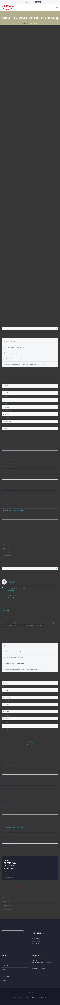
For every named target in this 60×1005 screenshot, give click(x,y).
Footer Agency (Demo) (10, 485)
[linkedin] (27, 2)
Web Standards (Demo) (11, 528)
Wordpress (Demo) (9, 532)
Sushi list (6, 973)
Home (5, 962)
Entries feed (6, 548)
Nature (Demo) (8, 495)
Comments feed (7, 552)
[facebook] (25, 2)
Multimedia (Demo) (9, 492)
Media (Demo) (37, 622)
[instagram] (29, 2)
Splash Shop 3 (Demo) (10, 514)
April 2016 (5, 389)
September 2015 (7, 410)
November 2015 (7, 403)
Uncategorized (8, 517)
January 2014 (6, 428)
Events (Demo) (7, 474)
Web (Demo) (7, 525)
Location (6, 976)
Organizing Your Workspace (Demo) (15, 347)
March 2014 (5, 425)
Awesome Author (9, 877)
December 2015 (6, 400)
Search (56, 328)
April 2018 (5, 385)
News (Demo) (7, 499)
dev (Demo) (6, 466)
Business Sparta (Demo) (11, 459)
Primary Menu (57, 7)
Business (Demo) (8, 448)
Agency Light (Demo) (10, 445)
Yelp (4, 980)
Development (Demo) (10, 470)
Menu (5, 969)
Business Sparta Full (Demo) (12, 463)
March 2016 (5, 393)
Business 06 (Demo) (9, 456)
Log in (4, 544)
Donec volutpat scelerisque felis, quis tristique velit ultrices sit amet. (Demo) (25, 364)
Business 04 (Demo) (9, 452)
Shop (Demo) (7, 506)
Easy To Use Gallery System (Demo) (15, 358)
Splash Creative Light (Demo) (13, 510)
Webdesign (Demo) (39, 625)
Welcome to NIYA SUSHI (12, 341)
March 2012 (5, 432)
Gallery (5, 965)
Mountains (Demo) (9, 488)
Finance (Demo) (8, 481)
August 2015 (6, 414)
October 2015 (6, 407)
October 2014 (6, 417)
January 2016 (6, 396)
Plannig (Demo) (8, 503)
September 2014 (7, 421)
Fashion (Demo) (8, 477)
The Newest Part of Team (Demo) (14, 353)
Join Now (38, 2)
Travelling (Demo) (28, 625)
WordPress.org (7, 555)
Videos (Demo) (7, 521)
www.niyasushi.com (43, 971)
